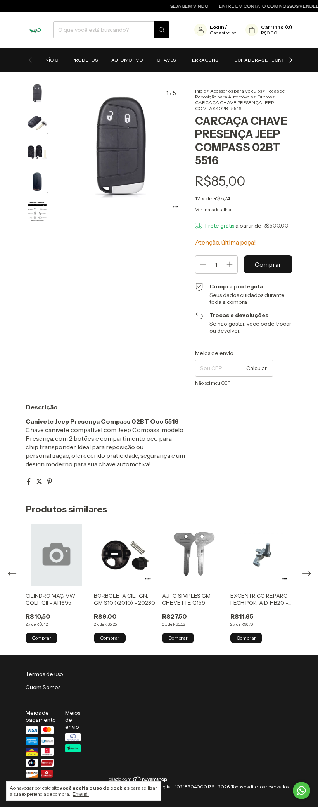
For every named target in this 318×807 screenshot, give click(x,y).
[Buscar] (161, 29)
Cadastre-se (223, 33)
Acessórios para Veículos (236, 91)
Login (217, 27)
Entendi (81, 794)
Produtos (85, 60)
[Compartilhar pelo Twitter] (39, 481)
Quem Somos (43, 687)
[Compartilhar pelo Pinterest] (50, 481)
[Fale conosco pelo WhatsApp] (301, 790)
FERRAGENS (203, 60)
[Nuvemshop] (138, 781)
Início (51, 60)
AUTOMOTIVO (127, 60)
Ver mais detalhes (213, 209)
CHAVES (166, 60)
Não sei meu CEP (212, 383)
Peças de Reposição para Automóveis (240, 94)
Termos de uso (44, 674)
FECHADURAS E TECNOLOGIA (266, 60)
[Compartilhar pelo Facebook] (29, 481)
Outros (264, 97)
